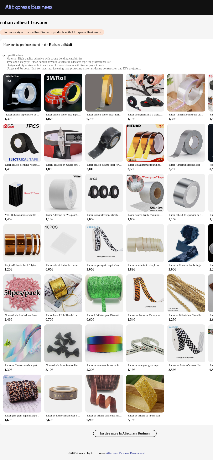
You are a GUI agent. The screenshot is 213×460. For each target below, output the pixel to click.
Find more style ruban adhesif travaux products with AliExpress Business (50, 32)
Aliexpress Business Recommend (125, 453)
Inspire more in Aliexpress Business (125, 433)
